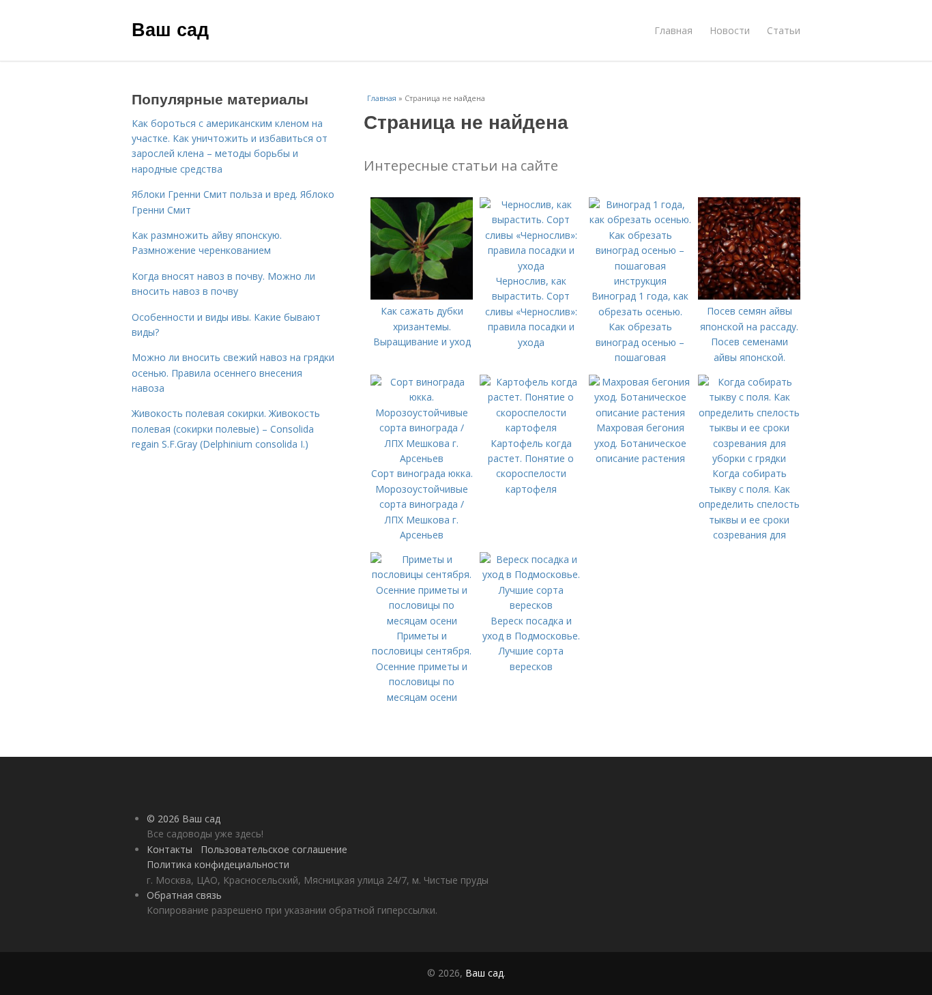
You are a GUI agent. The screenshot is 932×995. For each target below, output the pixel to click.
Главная (673, 30)
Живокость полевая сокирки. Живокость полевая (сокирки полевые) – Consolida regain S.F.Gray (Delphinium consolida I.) (226, 428)
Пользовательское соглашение (274, 849)
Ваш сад (170, 29)
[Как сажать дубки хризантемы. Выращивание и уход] (421, 295)
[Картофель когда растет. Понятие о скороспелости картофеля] (531, 427)
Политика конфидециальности (218, 864)
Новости (730, 30)
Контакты (169, 849)
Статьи (783, 30)
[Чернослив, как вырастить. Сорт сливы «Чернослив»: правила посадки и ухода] (531, 265)
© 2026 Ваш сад (183, 818)
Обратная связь (184, 895)
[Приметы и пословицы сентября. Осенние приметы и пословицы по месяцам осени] (421, 620)
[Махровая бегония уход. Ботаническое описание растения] (640, 412)
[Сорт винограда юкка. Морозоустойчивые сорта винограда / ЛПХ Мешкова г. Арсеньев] (421, 458)
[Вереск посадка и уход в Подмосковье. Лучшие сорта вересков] (531, 605)
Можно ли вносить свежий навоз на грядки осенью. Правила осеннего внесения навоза (233, 372)
